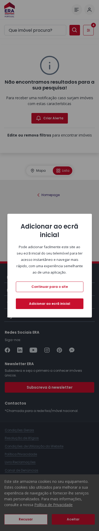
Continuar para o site (49, 286)
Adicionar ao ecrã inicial (49, 303)
